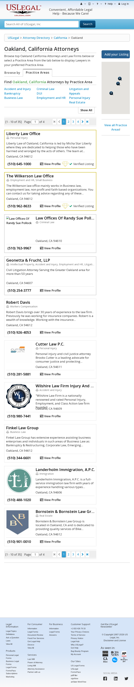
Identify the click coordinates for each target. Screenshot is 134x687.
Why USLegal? (77, 645)
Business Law (13, 98)
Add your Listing (117, 54)
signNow (74, 678)
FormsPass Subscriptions (11, 672)
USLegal (13, 38)
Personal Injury (79, 98)
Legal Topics (11, 631)
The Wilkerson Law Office (30, 175)
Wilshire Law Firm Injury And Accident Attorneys (81, 385)
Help (110, 3)
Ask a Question (12, 638)
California (60, 38)
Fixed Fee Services (36, 638)
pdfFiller (74, 675)
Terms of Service (78, 635)
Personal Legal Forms (12, 656)
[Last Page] (87, 122)
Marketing (10, 677)
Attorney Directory (36, 38)
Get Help (74, 648)
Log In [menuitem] (125, 3)
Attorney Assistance (36, 669)
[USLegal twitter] (126, 678)
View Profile (52, 164)
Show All (86, 110)
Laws (8, 641)
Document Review (35, 635)
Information (32, 628)
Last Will (31, 659)
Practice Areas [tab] (37, 72)
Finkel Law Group (22, 427)
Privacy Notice (77, 638)
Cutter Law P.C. (50, 344)
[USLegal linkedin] (116, 678)
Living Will (32, 666)
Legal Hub (75, 641)
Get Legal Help (34, 641)
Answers (53, 635)
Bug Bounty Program (79, 651)
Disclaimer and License (115, 640)
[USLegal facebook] (105, 678)
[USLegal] (23, 5)
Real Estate (77, 102)
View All (9, 644)
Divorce (31, 645)
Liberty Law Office (23, 133)
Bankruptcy (12, 93)
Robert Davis (18, 302)
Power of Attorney (35, 662)
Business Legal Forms (12, 662)
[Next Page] (83, 122)
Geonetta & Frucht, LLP (28, 260)
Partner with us (34, 672)
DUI (39, 93)
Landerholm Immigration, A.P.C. (65, 469)
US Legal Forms (78, 666)
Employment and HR (51, 98)
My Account (76, 654)
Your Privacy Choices (80, 632)
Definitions (10, 634)
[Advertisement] (116, 191)
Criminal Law (45, 89)
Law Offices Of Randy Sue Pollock (67, 218)
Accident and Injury (17, 89)
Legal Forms (11, 667)
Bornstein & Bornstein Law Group (67, 511)
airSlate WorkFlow (78, 682)
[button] (118, 83)
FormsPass (76, 672)
